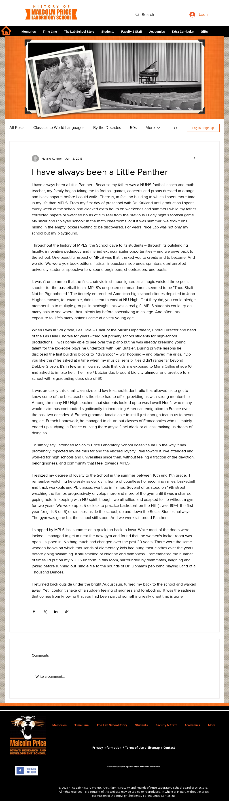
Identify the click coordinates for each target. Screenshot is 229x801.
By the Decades (107, 127)
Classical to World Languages (58, 127)
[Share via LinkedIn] (56, 611)
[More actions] (194, 158)
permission (99, 796)
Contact (169, 748)
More (150, 127)
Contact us (168, 796)
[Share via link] (67, 611)
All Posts (16, 127)
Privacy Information (107, 748)
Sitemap (154, 748)
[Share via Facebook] (34, 611)
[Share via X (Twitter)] (45, 611)
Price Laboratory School (166, 788)
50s (133, 127)
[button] (157, 31)
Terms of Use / (136, 748)
